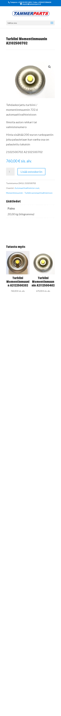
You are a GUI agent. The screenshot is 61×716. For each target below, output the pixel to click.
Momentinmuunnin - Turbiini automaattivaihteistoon (29, 193)
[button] (49, 66)
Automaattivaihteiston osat (27, 188)
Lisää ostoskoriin (31, 171)
